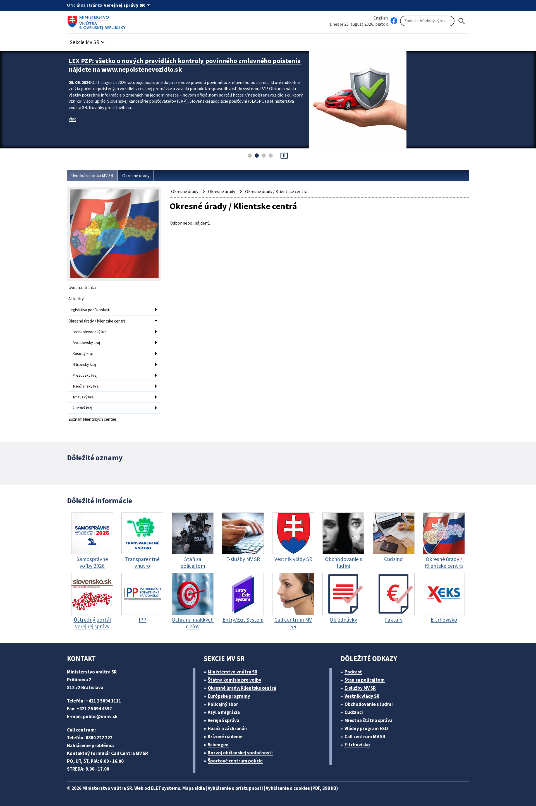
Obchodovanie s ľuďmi (368, 704)
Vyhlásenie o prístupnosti (235, 788)
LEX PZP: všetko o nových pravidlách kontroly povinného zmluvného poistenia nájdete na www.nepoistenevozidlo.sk (185, 65)
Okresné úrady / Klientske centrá (97, 321)
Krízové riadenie (225, 736)
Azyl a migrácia (224, 712)
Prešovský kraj (85, 375)
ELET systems (165, 788)
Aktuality (76, 298)
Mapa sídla (193, 788)
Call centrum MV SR (364, 736)
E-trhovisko (357, 745)
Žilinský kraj (82, 407)
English (380, 18)
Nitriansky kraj (84, 364)
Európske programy (229, 696)
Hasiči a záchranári (228, 728)
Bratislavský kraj (86, 342)
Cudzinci (353, 712)
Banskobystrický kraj (90, 331)
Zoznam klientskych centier (92, 419)
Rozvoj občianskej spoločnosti (240, 753)
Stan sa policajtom (364, 680)
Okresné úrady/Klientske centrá (242, 688)
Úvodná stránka (82, 287)
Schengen (218, 745)
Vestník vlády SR (361, 696)
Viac (72, 119)
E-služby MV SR (360, 688)
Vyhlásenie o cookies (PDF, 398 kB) (302, 788)
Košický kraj (83, 353)
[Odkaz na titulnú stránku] (97, 21)
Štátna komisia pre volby (234, 680)
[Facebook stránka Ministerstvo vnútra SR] (394, 21)
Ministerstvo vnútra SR (232, 672)
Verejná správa (223, 720)
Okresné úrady (135, 175)
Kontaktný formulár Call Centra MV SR (107, 753)
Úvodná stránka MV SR (92, 175)
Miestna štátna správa (368, 720)
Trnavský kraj (83, 397)
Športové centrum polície (235, 761)
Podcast (353, 672)
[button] (88, 40)
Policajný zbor (223, 704)
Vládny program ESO (366, 728)
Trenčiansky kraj (86, 386)
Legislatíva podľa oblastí (89, 309)
